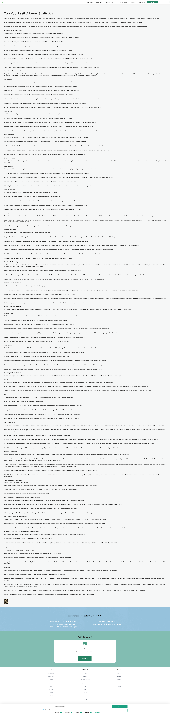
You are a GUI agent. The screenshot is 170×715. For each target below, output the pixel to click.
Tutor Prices (132, 2)
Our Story (85, 673)
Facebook (119, 676)
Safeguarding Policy (85, 683)
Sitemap (85, 699)
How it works (51, 676)
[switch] (72, 712)
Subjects (51, 692)
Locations (85, 689)
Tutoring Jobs (51, 695)
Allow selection (120, 710)
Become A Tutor (141, 2)
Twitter (119, 679)
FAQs (51, 686)
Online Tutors (51, 673)
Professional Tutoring (122, 2)
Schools (85, 692)
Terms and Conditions (85, 679)
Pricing (51, 689)
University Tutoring (110, 2)
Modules (85, 686)
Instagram (119, 683)
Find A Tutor (152, 2)
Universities (85, 695)
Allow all (120, 706)
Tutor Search (90, 2)
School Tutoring (99, 2)
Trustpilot (119, 686)
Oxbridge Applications (51, 683)
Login (164, 2)
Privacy (85, 676)
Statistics (6, 7)
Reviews (51, 679)
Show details (97, 712)
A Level (11, 7)
